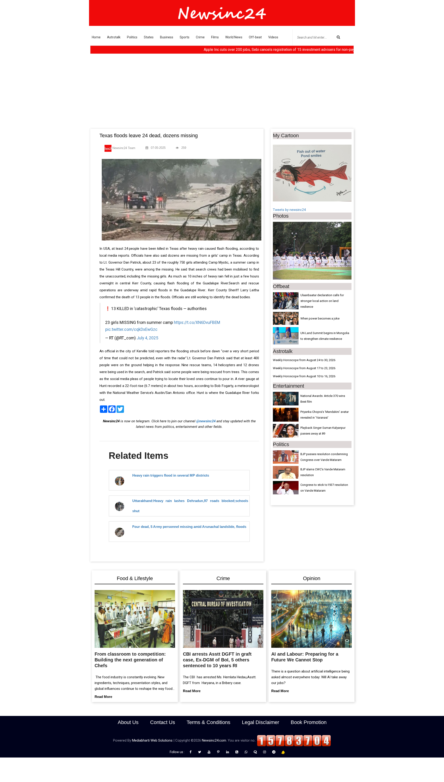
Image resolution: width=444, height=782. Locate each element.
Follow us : (178, 752)
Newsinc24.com (214, 740)
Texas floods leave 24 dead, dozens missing (148, 135)
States (149, 37)
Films (215, 37)
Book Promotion (309, 722)
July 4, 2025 (147, 338)
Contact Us (162, 722)
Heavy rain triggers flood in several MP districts (170, 475)
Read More (103, 697)
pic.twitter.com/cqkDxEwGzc (131, 329)
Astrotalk (113, 37)
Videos (273, 37)
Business (166, 37)
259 (183, 147)
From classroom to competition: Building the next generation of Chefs (130, 659)
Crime (200, 37)
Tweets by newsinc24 (289, 210)
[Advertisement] (222, 94)
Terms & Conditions (208, 722)
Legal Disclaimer (260, 722)
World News (233, 37)
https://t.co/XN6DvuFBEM (197, 322)
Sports (184, 37)
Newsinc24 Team (123, 148)
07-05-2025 (158, 147)
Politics (132, 37)
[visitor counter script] (294, 740)
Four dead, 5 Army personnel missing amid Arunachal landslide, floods (189, 527)
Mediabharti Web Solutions (152, 740)
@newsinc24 (206, 421)
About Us (128, 722)
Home (96, 37)
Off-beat (255, 37)
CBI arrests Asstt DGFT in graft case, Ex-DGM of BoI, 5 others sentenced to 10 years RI (217, 659)
